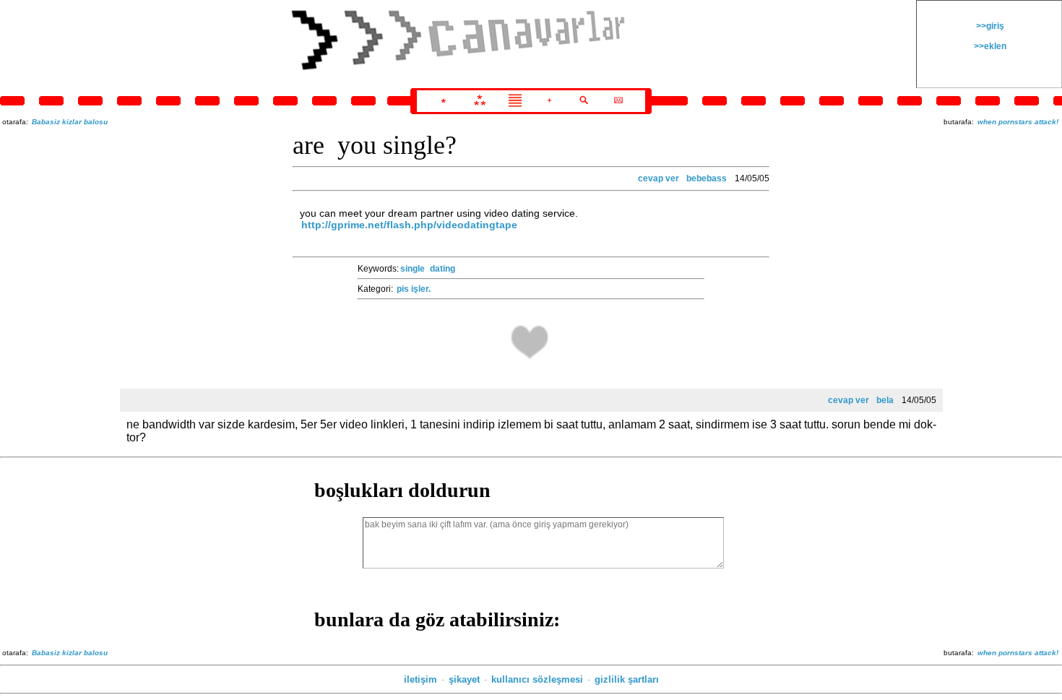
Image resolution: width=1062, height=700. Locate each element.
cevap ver (658, 178)
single (412, 269)
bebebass (706, 178)
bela (885, 400)
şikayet (464, 679)
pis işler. (414, 289)
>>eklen (989, 46)
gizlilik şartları (627, 679)
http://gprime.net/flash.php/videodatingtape (409, 224)
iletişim (420, 679)
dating (442, 269)
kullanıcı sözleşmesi (537, 679)
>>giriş (989, 26)
